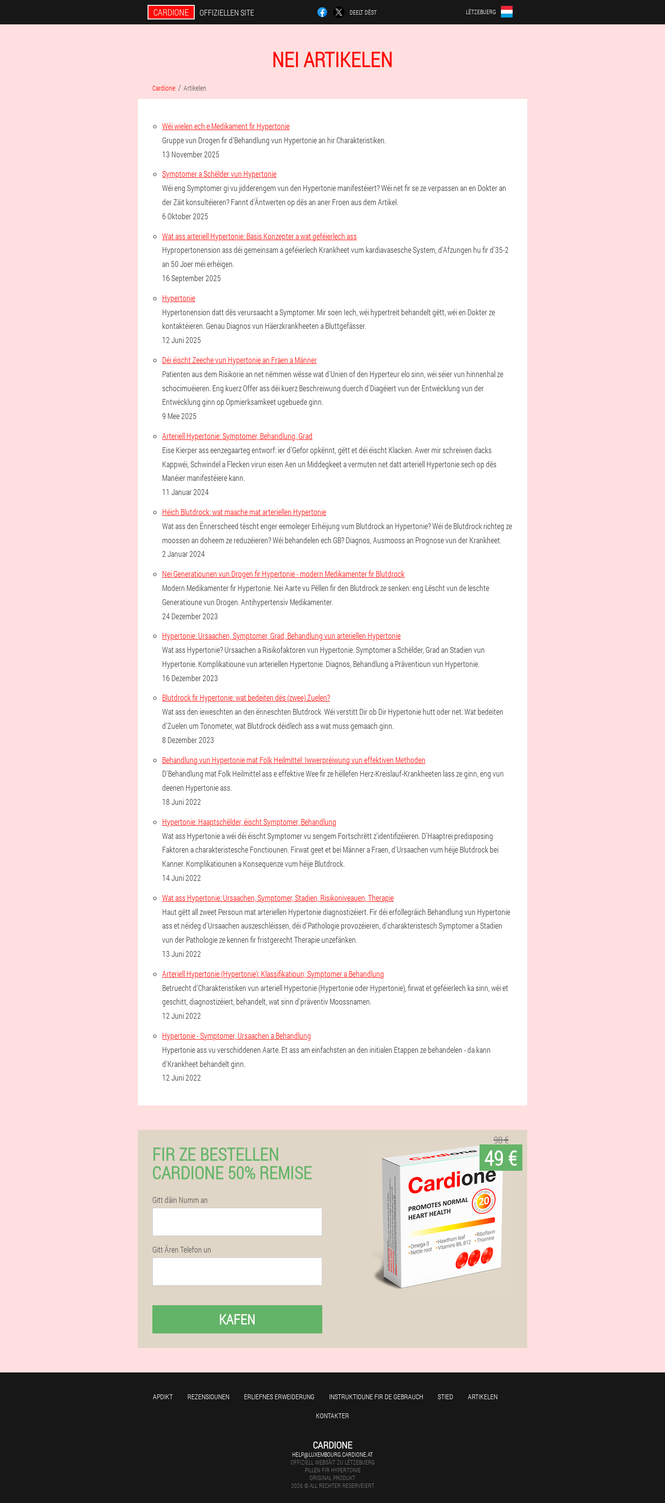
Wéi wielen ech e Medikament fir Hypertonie (226, 126)
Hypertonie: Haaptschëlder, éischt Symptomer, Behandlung (249, 822)
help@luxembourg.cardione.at (332, 1454)
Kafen (237, 1319)
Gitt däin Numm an (180, 1200)
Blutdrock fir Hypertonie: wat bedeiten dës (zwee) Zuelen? (246, 697)
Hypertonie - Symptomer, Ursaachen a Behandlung (236, 1035)
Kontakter (332, 1415)
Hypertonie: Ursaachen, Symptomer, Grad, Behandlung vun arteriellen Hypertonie (281, 635)
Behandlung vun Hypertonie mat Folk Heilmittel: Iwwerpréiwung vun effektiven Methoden (293, 760)
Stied (445, 1396)
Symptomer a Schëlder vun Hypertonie (219, 174)
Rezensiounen (208, 1396)
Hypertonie (178, 298)
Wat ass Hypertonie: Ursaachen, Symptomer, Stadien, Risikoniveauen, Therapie (278, 898)
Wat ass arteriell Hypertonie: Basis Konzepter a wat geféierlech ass (259, 236)
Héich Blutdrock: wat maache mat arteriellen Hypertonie (244, 512)
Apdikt (163, 1396)
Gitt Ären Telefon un (181, 1250)
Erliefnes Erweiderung (279, 1396)
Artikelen (483, 1396)
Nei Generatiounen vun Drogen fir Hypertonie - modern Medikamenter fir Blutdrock (283, 574)
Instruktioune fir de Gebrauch (376, 1396)
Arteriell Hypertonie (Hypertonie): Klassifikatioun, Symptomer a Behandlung (273, 974)
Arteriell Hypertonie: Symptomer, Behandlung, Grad (237, 436)
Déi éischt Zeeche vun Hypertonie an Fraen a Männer (239, 360)
